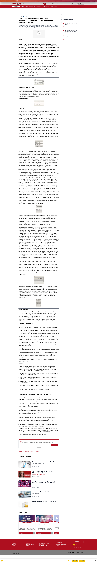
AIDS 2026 (26, 6)
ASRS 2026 (51, 6)
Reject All (75, 560)
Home (69, 552)
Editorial (14, 545)
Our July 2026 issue (56, 6)
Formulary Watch (37, 451)
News (50, 3)
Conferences (58, 3)
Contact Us (28, 543)
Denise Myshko (35, 494)
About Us (14, 543)
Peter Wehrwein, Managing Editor (39, 474)
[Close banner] (95, 1)
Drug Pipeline (21, 451)
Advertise (14, 544)
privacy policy (39, 447)
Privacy (27, 545)
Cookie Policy (44, 561)
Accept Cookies (82, 560)
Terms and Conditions (30, 544)
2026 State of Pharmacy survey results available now (41, 6)
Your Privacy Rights (43, 545)
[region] (48, 561)
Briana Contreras (36, 464)
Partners (62, 3)
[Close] (95, 561)
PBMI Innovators (31, 6)
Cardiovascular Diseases (29, 451)
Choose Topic (15, 6)
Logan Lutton (35, 485)
